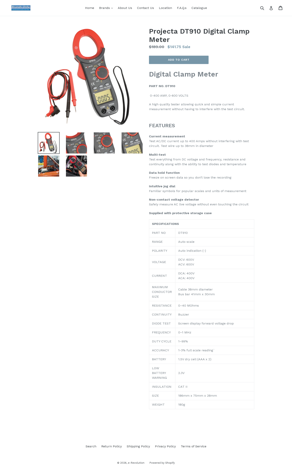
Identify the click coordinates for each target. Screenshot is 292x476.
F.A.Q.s (182, 8)
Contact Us (145, 8)
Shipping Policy (138, 446)
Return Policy (111, 446)
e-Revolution (136, 462)
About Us (125, 8)
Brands (107, 8)
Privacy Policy (165, 446)
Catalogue (199, 8)
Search (91, 446)
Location (165, 8)
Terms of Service (193, 446)
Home (89, 8)
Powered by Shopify (162, 462)
